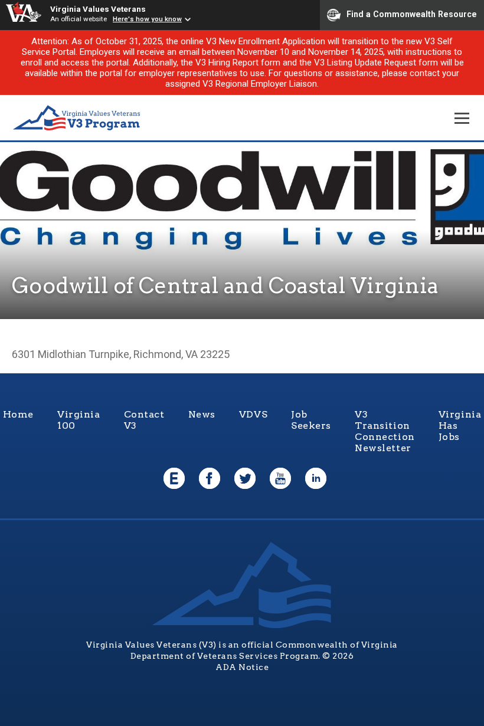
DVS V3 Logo (77, 118)
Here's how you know (147, 19)
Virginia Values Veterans (98, 9)
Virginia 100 (78, 420)
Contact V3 (144, 420)
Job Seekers (311, 420)
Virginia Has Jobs (460, 425)
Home (18, 414)
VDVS (253, 414)
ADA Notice (242, 667)
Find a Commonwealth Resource (411, 14)
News (201, 414)
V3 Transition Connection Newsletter (385, 431)
